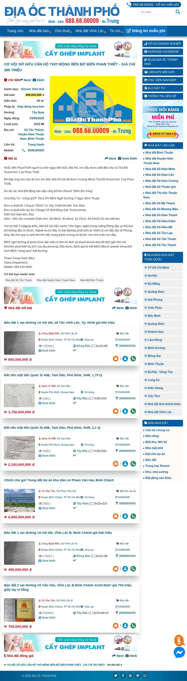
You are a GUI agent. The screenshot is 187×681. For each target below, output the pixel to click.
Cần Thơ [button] (153, 396)
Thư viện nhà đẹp (161, 80)
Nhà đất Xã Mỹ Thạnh (160, 203)
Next (27, 80)
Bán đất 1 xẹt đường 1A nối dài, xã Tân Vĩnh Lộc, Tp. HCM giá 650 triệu (59, 322)
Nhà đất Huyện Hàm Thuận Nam (56, 280)
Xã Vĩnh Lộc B (69, 333)
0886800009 (127, 345)
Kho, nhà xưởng (156, 471)
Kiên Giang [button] (155, 388)
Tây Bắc (82, 398)
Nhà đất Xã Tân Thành (18, 280)
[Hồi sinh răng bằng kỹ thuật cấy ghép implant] (70, 49)
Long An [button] (153, 380)
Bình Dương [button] (156, 347)
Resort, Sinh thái (32, 89)
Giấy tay (89, 339)
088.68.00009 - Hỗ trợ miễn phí (156, 4)
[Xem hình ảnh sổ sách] (116, 358)
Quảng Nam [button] (155, 291)
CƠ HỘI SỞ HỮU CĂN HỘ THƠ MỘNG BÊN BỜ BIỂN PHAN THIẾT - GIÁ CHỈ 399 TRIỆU (56, 664)
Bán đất (124, 333)
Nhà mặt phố (154, 448)
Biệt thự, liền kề (156, 442)
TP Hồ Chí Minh (73, 339)
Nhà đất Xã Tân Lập (159, 233)
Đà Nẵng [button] (153, 283)
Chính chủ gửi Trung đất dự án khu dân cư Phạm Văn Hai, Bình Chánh (59, 480)
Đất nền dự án (128, 491)
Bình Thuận (36, 138)
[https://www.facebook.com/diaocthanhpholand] (123, 675)
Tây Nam (38, 112)
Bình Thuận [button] (155, 363)
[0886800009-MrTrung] (126, 515)
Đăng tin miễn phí (148, 30)
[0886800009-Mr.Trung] (126, 358)
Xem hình (129, 158)
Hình (40, 80)
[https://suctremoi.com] (145, 675)
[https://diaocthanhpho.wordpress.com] (137, 675)
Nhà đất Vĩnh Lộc (89, 31)
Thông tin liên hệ (161, 96)
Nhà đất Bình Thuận (92, 280)
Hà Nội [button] (152, 275)
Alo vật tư (156, 88)
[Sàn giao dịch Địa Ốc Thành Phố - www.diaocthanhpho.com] (62, 13)
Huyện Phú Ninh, (51, 392)
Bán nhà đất (157, 423)
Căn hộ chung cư (157, 430)
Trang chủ (15, 31)
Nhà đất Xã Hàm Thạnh (161, 215)
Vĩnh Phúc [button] (154, 307)
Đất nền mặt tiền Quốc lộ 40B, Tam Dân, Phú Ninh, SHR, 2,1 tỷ (52, 428)
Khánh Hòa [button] (155, 331)
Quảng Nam (67, 392)
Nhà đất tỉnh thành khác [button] (164, 404)
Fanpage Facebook (163, 51)
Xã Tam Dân (63, 386)
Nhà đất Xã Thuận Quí (160, 186)
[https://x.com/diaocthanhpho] (115, 675)
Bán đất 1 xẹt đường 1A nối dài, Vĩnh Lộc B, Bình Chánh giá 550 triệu (58, 533)
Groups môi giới (161, 72)
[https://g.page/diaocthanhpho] (130, 675)
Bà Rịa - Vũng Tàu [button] (160, 372)
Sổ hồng (89, 392)
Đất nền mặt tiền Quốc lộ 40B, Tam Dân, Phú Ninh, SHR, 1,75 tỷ (53, 375)
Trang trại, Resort (157, 465)
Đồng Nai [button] (154, 355)
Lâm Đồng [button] (154, 339)
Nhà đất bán (39, 31)
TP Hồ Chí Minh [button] (158, 267)
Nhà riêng (152, 436)
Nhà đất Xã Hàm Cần (159, 174)
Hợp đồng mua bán (30, 106)
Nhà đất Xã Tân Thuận (160, 239)
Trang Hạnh (36, 144)
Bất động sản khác (158, 477)
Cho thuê (62, 31)
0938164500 (35, 150)
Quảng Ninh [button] (155, 323)
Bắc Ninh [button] (154, 315)
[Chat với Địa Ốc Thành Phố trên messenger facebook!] (179, 655)
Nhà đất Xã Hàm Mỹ (158, 227)
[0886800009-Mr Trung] (126, 625)
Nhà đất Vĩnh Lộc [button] (159, 412)
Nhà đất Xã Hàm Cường (161, 180)
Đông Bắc (83, 345)
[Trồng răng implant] (162, 119)
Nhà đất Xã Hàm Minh (160, 169)
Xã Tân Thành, (34, 129)
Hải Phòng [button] (154, 299)
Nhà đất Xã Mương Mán (161, 209)
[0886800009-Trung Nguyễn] (126, 410)
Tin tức (115, 31)
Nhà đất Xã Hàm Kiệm (160, 221)
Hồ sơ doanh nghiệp (164, 43)
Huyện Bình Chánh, (52, 339)
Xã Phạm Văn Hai (66, 491)
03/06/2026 (37, 118)
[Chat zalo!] (179, 643)
